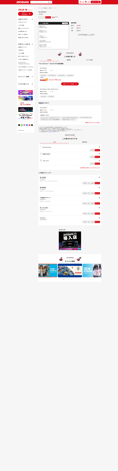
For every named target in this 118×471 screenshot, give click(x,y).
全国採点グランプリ (22, 47)
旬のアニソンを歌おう (23, 34)
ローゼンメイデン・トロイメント (51, 180)
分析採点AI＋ (21, 50)
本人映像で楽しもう (22, 31)
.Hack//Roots (47, 201)
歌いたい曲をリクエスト (23, 56)
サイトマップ (21, 130)
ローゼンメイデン (48, 211)
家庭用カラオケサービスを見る (92, 122)
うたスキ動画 (21, 53)
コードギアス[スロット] (49, 191)
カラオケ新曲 (21, 25)
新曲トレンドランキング (23, 28)
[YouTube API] (50, 131)
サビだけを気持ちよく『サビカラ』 (26, 67)
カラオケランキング (22, 22)
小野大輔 (78, 25)
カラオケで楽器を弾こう (23, 59)
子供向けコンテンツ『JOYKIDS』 (25, 70)
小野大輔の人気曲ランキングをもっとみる (90, 167)
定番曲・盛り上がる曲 (23, 37)
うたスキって (30, 9)
